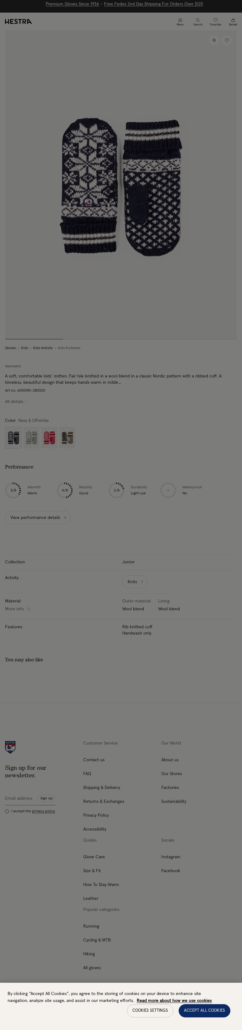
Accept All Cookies (204, 1011)
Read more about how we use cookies (174, 1000)
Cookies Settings (150, 1011)
